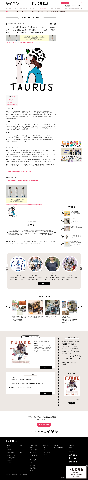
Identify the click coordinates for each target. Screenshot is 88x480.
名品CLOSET (9, 449)
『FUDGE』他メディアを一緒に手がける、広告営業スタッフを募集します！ (27, 384)
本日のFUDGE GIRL (70, 341)
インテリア (77, 341)
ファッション (46, 447)
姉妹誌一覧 (71, 447)
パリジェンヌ (67, 356)
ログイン (77, 3)
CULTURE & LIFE (42, 9)
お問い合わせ (14, 474)
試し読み (72, 402)
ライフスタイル (15, 11)
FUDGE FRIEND (68, 344)
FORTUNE (57, 9)
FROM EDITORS (72, 449)
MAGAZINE (64, 9)
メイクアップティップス (34, 452)
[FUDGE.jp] (40, 3)
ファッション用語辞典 (11, 457)
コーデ (70, 351)
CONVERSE (64, 341)
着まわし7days (9, 460)
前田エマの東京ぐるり (55, 11)
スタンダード (9, 458)
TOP (7, 241)
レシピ (45, 450)
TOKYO (21, 451)
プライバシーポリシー (23, 474)
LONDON (21, 454)
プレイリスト (40, 11)
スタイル (64, 365)
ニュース (8, 450)
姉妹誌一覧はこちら (71, 405)
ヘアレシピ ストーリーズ (34, 450)
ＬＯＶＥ (9, 101)
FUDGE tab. (15, 9)
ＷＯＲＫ (9, 102)
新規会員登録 (44, 425)
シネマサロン (47, 11)
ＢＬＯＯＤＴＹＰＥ (12, 104)
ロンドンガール (67, 347)
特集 (7, 447)
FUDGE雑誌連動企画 (74, 349)
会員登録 (65, 3)
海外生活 (45, 454)
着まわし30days (65, 349)
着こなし (77, 356)
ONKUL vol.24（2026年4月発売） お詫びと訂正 (21, 388)
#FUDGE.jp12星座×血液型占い (30, 221)
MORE (46, 368)
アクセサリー (9, 462)
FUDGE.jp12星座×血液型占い (69, 363)
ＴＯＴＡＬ (10, 99)
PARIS (21, 452)
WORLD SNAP (23, 9)
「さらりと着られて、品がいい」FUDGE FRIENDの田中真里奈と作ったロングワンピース (24, 42)
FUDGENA (50, 9)
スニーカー (67, 353)
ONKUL (63, 353)
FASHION (8, 9)
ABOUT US (8, 474)
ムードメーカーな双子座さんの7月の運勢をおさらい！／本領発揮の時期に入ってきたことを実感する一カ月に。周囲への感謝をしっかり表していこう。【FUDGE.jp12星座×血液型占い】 (19, 232)
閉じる (13, 96)
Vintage (77, 351)
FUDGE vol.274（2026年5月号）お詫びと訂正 (21, 379)
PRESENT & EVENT (74, 9)
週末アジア (34, 11)
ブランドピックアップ (11, 455)
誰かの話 (63, 11)
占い (76, 344)
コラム (29, 11)
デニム (71, 353)
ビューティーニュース (34, 449)
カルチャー (8, 11)
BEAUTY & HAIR (33, 9)
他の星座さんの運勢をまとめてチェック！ (19, 172)
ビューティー (46, 449)
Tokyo (75, 347)
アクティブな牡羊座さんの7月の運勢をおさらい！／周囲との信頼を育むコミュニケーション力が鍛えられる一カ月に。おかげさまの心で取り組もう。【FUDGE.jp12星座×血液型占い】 (42, 232)
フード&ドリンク (23, 11)
